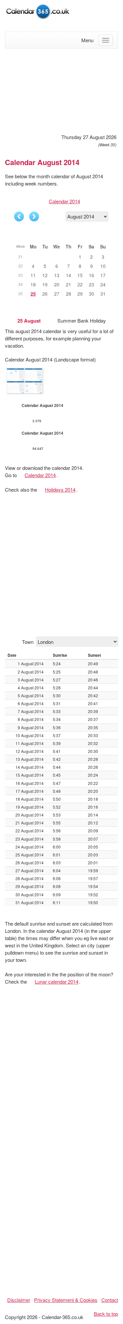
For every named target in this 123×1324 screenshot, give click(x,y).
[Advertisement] (61, 90)
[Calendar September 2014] (34, 216)
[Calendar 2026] (38, 10)
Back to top (106, 1313)
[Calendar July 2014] (19, 216)
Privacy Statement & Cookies (65, 1299)
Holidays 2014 (60, 489)
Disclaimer (18, 1299)
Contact (109, 1299)
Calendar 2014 (64, 201)
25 (33, 293)
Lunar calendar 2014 (56, 981)
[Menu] (105, 40)
